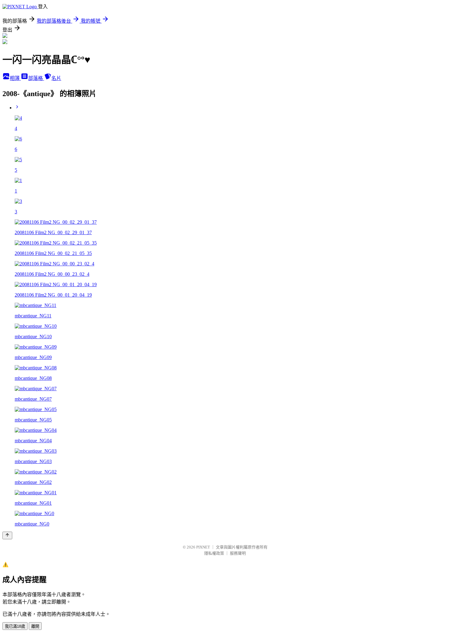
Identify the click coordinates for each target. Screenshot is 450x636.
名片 (56, 78)
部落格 (36, 78)
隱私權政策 (214, 553)
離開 (35, 626)
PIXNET (203, 547)
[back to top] (7, 535)
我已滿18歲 (15, 626)
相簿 (15, 78)
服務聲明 (238, 553)
